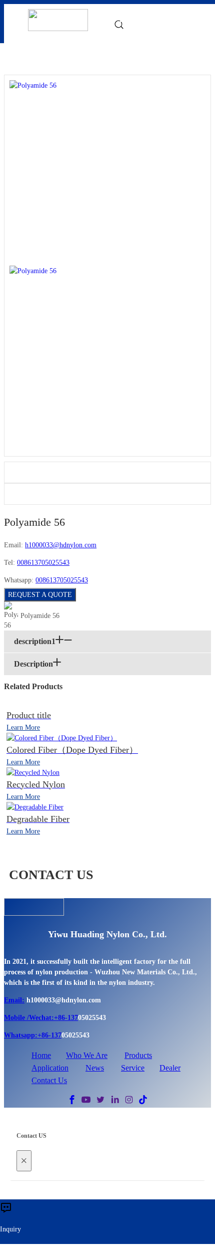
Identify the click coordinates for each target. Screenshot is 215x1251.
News (95, 1068)
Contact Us (49, 1080)
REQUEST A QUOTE (40, 594)
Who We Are (87, 1055)
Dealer (170, 1068)
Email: (14, 1000)
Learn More (23, 727)
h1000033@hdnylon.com (60, 545)
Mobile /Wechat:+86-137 (41, 1017)
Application (50, 1068)
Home (41, 1055)
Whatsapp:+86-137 (33, 1035)
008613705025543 (43, 562)
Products (138, 1055)
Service (132, 1068)
